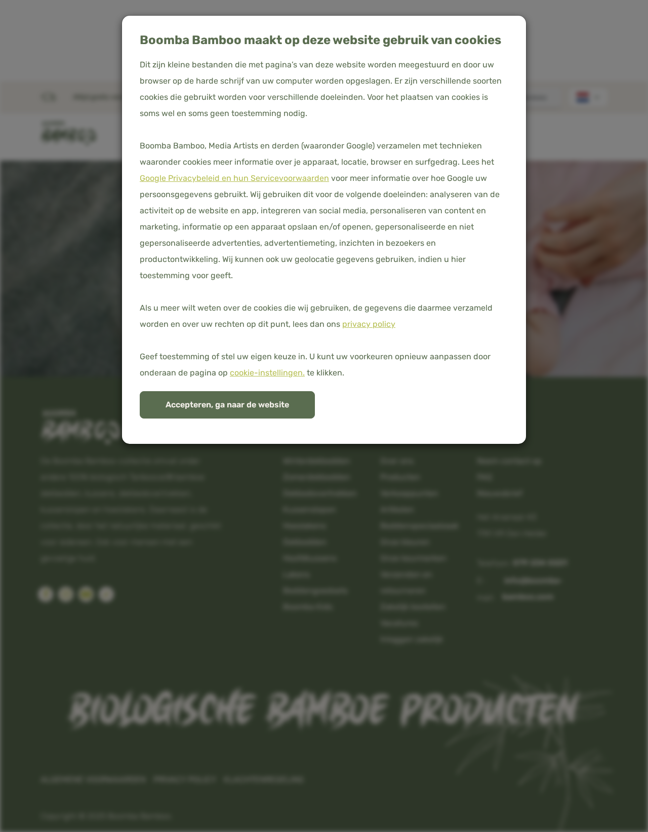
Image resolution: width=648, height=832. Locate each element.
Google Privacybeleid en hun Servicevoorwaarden (234, 178)
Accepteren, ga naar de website (227, 404)
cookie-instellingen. (267, 372)
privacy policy (368, 324)
